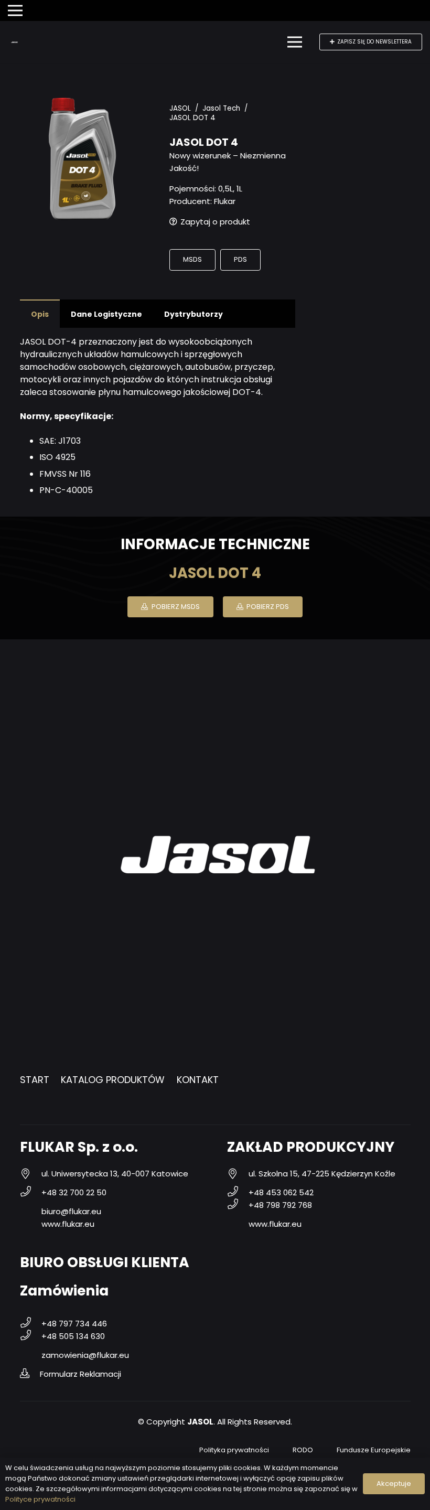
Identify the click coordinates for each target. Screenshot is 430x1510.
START (34, 1079)
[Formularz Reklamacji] (30, 1374)
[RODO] (282, 1450)
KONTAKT (198, 1079)
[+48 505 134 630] (30, 1336)
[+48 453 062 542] (238, 1192)
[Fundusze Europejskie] (326, 1450)
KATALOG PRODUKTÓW (113, 1079)
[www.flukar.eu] (30, 1224)
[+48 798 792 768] (238, 1205)
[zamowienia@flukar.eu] (30, 1355)
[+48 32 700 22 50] (30, 1192)
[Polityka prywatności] (188, 1450)
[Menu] (294, 42)
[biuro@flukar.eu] (30, 1211)
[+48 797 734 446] (30, 1324)
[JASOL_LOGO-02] (14, 42)
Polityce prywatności (40, 1499)
